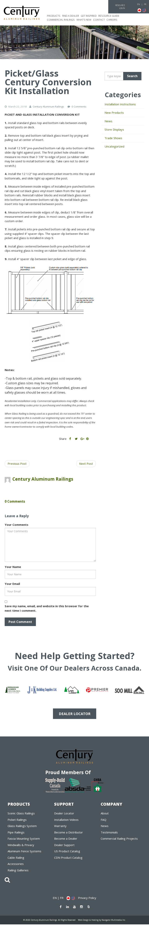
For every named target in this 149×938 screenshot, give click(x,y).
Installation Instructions (120, 104)
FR (145, 4)
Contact (99, 19)
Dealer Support (64, 845)
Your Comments (16, 525)
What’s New (83, 19)
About (105, 813)
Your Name (13, 567)
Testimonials (109, 832)
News (108, 121)
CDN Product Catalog (68, 857)
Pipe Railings (16, 832)
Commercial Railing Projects (119, 838)
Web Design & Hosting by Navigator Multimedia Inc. (102, 920)
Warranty (60, 826)
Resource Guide (108, 15)
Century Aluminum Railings (42, 479)
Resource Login (120, 7)
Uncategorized (114, 146)
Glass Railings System (22, 826)
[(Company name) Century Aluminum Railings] (21, 13)
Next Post (86, 464)
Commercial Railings (61, 19)
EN (138, 4)
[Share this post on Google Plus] (82, 439)
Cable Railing (16, 857)
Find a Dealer (70, 15)
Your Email (12, 584)
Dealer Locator (64, 813)
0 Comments (79, 106)
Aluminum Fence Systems (24, 851)
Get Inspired (89, 15)
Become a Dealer (65, 838)
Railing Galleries (18, 870)
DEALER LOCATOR (74, 713)
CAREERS (112, 19)
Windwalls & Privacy (21, 845)
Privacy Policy (87, 898)
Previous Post (17, 464)
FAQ (103, 820)
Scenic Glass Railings (21, 813)
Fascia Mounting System (24, 838)
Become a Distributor (68, 832)
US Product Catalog (67, 851)
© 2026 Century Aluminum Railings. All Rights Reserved (49, 920)
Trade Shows (113, 138)
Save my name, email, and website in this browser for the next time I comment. (47, 608)
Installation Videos (66, 820)
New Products (114, 112)
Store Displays (114, 129)
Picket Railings (17, 820)
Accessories (16, 864)
